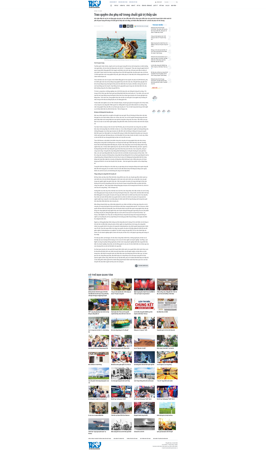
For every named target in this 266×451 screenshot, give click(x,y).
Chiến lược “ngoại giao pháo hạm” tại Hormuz (97, 432)
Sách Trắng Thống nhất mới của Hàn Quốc (144, 381)
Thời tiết (154, 88)
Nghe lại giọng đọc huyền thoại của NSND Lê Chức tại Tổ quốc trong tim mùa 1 (159, 44)
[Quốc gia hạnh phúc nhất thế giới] (167, 424)
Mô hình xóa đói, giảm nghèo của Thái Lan (121, 364)
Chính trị (122, 5)
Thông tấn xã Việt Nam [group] (132, 438)
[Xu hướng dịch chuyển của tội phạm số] (98, 392)
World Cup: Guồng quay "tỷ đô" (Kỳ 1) (166, 399)
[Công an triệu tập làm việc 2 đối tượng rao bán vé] (121, 284)
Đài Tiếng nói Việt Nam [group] (145, 438)
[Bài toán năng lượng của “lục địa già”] (121, 323)
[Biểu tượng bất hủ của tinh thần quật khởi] (121, 424)
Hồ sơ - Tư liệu (98, 11)
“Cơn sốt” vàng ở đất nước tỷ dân (165, 381)
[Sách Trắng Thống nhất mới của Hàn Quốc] (144, 373)
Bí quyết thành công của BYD (141, 415)
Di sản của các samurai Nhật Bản (95, 415)
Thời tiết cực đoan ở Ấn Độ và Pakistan (120, 415)
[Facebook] (120, 26)
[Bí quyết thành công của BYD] (144, 408)
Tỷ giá (160, 88)
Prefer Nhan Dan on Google (142, 26)
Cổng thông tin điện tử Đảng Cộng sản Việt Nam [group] (99, 438)
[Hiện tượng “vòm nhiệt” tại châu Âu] (167, 341)
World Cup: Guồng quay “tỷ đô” (118, 399)
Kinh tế (133, 5)
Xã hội (128, 5)
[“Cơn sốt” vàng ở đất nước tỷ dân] (167, 373)
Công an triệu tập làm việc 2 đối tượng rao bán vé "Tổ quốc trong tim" (158, 38)
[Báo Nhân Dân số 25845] (167, 304)
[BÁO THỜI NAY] (111, 5)
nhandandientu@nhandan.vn (171, 448)
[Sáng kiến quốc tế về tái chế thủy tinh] (167, 323)
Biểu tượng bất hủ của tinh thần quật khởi (121, 431)
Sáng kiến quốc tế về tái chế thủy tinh (166, 330)
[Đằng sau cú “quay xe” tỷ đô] (144, 323)
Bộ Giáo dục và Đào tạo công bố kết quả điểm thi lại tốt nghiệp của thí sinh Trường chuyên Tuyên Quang (159, 74)
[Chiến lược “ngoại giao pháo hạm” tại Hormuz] (98, 424)
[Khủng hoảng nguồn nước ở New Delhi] (121, 341)
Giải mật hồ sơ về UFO (139, 431)
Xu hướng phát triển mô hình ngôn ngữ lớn (144, 364)
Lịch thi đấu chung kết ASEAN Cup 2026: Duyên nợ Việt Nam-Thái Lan (159, 66)
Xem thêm (173, 5)
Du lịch (167, 5)
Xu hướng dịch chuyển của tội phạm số (97, 399)
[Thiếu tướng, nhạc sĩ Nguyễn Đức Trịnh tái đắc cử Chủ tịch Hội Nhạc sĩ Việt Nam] (167, 284)
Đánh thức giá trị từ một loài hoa (165, 415)
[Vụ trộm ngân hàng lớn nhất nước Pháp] (121, 373)
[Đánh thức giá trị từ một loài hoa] (167, 408)
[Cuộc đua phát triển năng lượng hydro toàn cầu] (98, 373)
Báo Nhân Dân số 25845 (162, 312)
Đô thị (138, 5)
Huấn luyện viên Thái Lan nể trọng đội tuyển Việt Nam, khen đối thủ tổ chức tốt (121, 313)
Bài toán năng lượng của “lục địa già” (120, 330)
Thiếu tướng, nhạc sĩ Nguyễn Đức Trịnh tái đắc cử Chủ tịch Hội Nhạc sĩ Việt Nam (167, 292)
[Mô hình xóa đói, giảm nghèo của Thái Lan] (121, 357)
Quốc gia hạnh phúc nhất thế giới (165, 431)
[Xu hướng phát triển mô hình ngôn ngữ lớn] (144, 357)
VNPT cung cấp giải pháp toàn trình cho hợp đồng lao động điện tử (98, 313)
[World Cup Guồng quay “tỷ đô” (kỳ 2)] (144, 392)
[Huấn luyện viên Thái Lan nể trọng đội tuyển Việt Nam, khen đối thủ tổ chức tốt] (121, 304)
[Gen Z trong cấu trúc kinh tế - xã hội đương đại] (98, 323)
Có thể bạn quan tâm (100, 275)
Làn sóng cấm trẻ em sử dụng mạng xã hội (98, 348)
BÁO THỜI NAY (94, 4)
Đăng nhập (159, 2)
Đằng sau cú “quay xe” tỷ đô (140, 330)
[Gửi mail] (128, 26)
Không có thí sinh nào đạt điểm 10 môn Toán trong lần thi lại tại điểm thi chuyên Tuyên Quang (159, 51)
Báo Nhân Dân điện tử (94, 445)
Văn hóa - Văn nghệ (147, 5)
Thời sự (116, 5)
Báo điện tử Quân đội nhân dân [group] (160, 438)
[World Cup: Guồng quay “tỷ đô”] (121, 392)
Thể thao (161, 5)
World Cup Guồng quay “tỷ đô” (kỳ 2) (142, 399)
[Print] (131, 26)
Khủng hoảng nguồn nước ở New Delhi (120, 348)
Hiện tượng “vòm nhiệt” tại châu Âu (165, 348)
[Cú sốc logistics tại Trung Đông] (167, 357)
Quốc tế (155, 5)
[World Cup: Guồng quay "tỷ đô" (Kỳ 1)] (167, 392)
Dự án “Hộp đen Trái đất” (140, 348)
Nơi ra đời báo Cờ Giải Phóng (95, 364)
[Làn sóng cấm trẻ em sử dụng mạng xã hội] (98, 341)
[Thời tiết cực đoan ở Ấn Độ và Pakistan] (121, 408)
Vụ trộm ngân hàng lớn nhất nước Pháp (120, 381)
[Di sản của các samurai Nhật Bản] (98, 408)
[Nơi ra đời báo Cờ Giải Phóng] (98, 357)
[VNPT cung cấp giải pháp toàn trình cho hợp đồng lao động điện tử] (98, 304)
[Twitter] (124, 26)
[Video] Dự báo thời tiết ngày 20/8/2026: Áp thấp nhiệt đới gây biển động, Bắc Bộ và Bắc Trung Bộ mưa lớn (159, 81)
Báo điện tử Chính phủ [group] (119, 438)
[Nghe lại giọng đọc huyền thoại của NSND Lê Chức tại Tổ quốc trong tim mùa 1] (144, 284)
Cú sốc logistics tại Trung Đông (164, 364)
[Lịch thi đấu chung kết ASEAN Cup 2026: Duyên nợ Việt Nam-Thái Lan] (144, 304)
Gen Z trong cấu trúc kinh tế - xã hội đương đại (98, 331)
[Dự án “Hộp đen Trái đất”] (144, 341)
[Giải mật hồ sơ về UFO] (144, 424)
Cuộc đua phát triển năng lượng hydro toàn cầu (98, 381)
